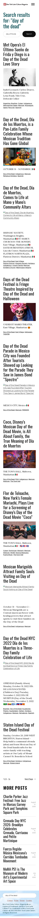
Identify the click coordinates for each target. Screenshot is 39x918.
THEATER (6, 334)
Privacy (22, 900)
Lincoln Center (17, 265)
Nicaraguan (29, 105)
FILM (17, 479)
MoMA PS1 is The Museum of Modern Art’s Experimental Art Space (15, 875)
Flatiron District (9, 263)
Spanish (18, 107)
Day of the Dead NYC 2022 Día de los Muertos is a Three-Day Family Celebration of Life (19, 648)
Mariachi (20, 550)
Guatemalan (13, 711)
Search (29, 34)
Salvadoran (23, 713)
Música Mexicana (22, 553)
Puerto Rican (8, 555)
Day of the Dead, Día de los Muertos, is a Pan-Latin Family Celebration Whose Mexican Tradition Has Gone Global (18, 131)
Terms (16, 900)
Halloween (28, 332)
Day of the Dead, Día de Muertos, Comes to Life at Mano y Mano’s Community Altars (18, 197)
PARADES (25, 410)
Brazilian (14, 103)
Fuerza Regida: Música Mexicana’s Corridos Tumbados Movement (15, 855)
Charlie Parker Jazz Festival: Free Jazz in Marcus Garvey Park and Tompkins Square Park (15, 804)
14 (9, 779)
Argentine (6, 103)
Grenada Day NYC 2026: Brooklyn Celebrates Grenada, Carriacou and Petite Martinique (15, 831)
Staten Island (15, 763)
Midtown (6, 481)
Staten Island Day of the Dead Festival (18, 727)
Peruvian (11, 107)
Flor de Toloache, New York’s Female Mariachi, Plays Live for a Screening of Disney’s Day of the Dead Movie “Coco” (18, 505)
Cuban (20, 103)
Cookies (29, 900)
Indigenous (28, 103)
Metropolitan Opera (10, 105)
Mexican (21, 105)
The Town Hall (15, 481)
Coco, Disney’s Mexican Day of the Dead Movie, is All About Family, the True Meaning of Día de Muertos (18, 433)
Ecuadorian (26, 709)
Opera (5, 107)
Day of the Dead (9, 174)
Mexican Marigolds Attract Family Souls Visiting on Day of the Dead (18, 573)
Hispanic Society (21, 263)
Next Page (30, 779)
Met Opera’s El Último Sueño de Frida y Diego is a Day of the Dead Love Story (16, 54)
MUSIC (12, 553)
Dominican (13, 550)
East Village (19, 261)
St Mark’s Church (9, 267)
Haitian (21, 711)
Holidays (31, 263)
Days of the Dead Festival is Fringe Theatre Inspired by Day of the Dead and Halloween (18, 289)
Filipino (6, 711)
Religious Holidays (10, 176)
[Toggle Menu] (33, 4)
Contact (10, 900)
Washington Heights (23, 267)
